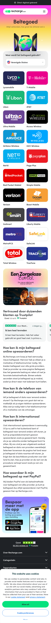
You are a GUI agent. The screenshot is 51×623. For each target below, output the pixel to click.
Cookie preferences (25, 613)
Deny (25, 619)
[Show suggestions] (43, 62)
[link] (14, 522)
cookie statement (18, 597)
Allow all (25, 604)
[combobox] (25, 62)
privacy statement (37, 597)
